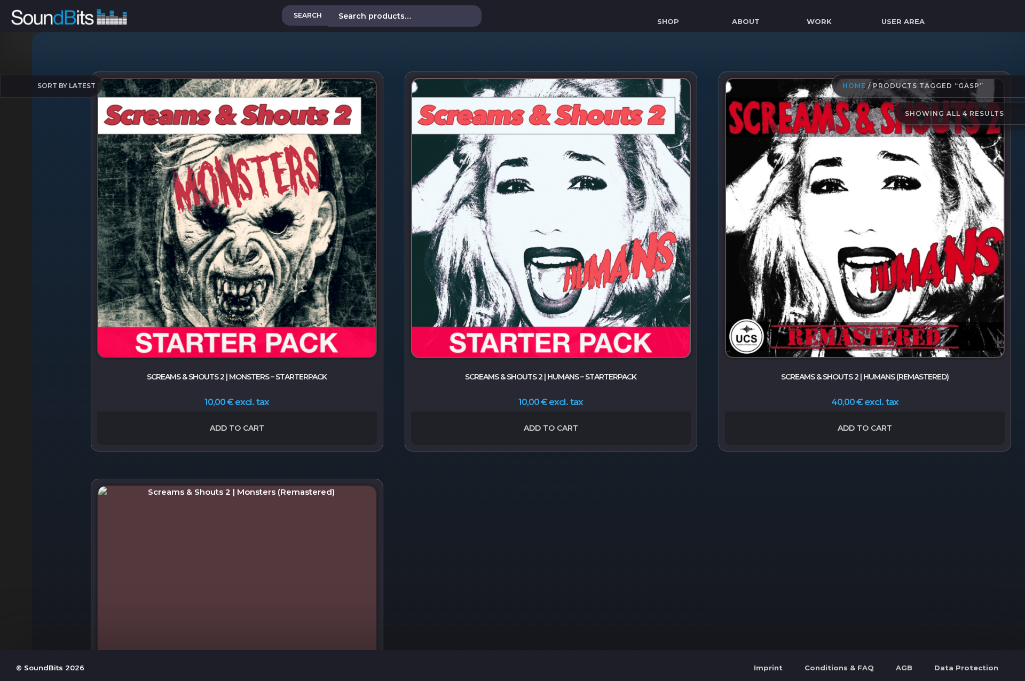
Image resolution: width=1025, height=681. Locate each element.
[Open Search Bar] (1020, 21)
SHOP (668, 21)
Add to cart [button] (237, 428)
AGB (904, 667)
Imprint (768, 667)
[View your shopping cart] (948, 21)
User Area (903, 21)
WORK (819, 21)
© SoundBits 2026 (50, 667)
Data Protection (966, 667)
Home (854, 86)
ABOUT (746, 21)
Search (308, 15)
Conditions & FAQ (839, 667)
